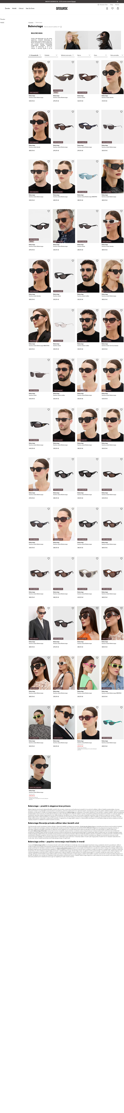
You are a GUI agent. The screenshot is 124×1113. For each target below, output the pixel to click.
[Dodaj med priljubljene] (48, 62)
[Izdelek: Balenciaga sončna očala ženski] (39, 127)
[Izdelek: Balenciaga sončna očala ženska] (112, 77)
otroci (21, 8)
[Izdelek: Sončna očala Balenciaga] (39, 77)
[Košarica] (118, 8)
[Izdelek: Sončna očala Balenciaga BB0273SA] (39, 325)
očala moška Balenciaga (63, 848)
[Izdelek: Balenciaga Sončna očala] (88, 226)
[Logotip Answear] (62, 8)
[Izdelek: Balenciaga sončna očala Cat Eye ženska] (112, 325)
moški (14, 8)
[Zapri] (117, 1)
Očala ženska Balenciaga (87, 826)
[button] (35, 55)
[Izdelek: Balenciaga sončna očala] (88, 77)
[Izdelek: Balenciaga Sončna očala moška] (64, 375)
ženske (7, 8)
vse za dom (30, 8)
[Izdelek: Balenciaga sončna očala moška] (88, 276)
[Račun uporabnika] (107, 8)
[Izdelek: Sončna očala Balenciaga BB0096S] (112, 673)
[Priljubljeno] (112, 8)
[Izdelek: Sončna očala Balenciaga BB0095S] (88, 176)
